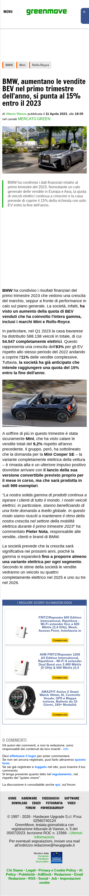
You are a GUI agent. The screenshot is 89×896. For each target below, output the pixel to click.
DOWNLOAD (19, 803)
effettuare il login (23, 756)
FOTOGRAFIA (54, 803)
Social (43, 878)
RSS (31, 878)
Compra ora (60, 640)
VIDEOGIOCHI (50, 798)
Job (54, 878)
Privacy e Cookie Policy (57, 870)
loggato (41, 767)
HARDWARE (29, 798)
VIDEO (72, 803)
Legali (31, 870)
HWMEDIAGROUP (52, 807)
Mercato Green (34, 119)
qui (57, 784)
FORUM (31, 807)
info (65, 749)
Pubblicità (27, 874)
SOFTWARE (71, 798)
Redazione (62, 874)
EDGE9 (36, 803)
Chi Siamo (15, 870)
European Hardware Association (42, 859)
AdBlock (44, 874)
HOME (12, 798)
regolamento (62, 774)
